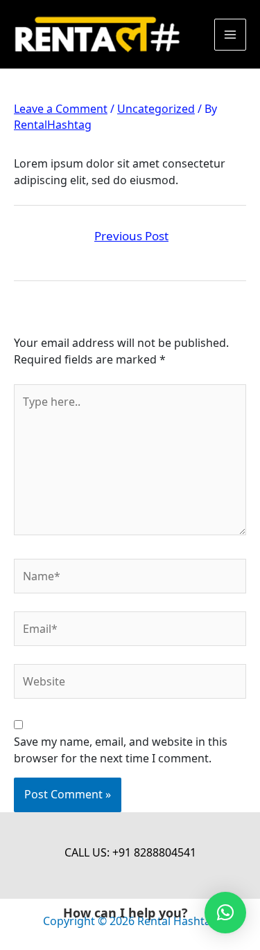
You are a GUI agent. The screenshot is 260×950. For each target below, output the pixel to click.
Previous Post (131, 236)
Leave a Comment (60, 108)
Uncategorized (156, 108)
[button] (225, 912)
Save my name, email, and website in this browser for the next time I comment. (120, 750)
